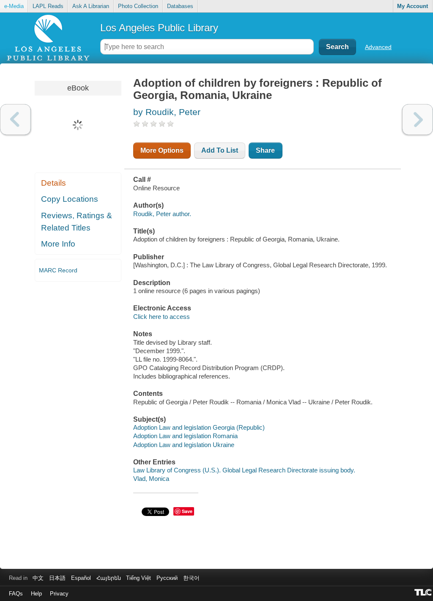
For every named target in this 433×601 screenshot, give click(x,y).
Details (53, 182)
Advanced (378, 47)
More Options (162, 150)
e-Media (14, 6)
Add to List (219, 150)
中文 (38, 578)
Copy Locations (69, 199)
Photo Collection (138, 6)
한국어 (191, 578)
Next (417, 119)
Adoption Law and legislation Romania (185, 435)
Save (187, 511)
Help (36, 593)
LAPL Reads (48, 6)
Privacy (59, 593)
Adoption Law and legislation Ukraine (183, 444)
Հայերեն (108, 578)
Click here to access (161, 316)
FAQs (16, 593)
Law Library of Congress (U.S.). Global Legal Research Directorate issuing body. (244, 470)
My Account (412, 6)
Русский (167, 578)
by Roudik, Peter (166, 112)
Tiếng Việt (138, 578)
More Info (58, 243)
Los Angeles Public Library (159, 27)
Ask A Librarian (90, 6)
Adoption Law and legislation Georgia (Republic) (199, 427)
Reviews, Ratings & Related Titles (76, 221)
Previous (15, 119)
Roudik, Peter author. (162, 213)
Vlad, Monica (151, 478)
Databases (180, 6)
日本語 (57, 578)
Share (265, 150)
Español (81, 578)
